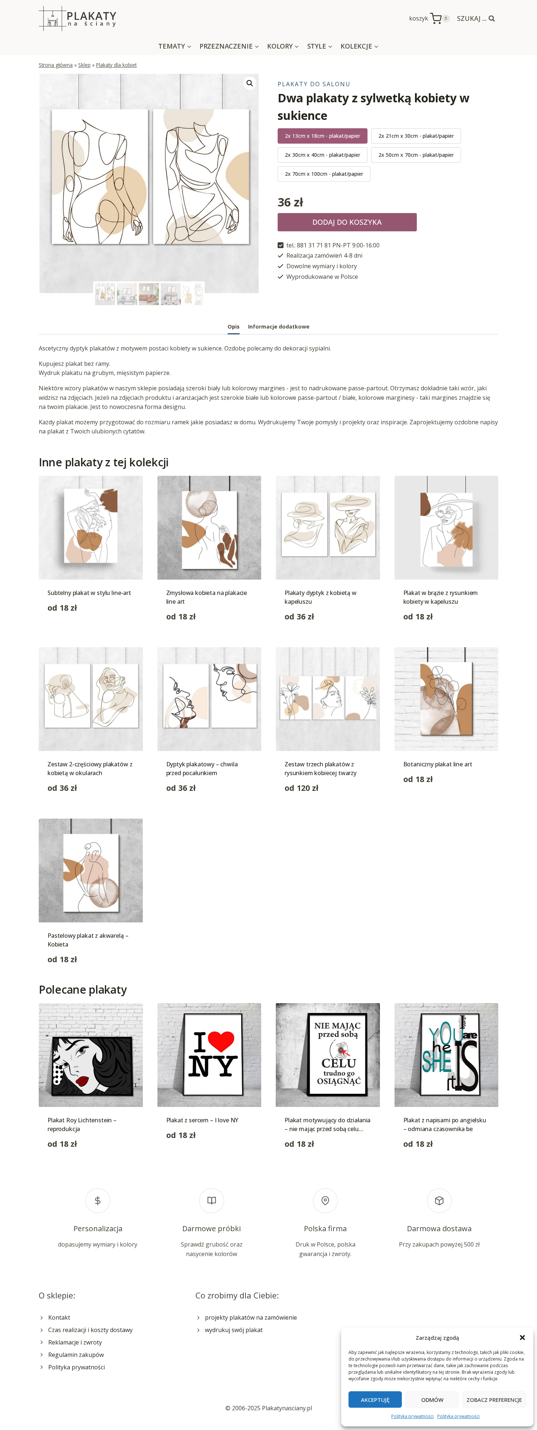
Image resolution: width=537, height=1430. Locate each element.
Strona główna (56, 64)
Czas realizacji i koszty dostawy (90, 1330)
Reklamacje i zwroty (75, 1342)
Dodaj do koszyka (347, 222)
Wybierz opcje (66, 630)
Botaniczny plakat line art (437, 764)
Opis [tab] (234, 326)
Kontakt (59, 1317)
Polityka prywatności (412, 1416)
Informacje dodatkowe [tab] (278, 326)
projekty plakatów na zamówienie (251, 1317)
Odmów (432, 1399)
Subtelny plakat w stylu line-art (89, 593)
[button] (522, 1337)
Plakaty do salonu (314, 84)
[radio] (322, 136)
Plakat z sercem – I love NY (202, 1120)
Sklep (84, 64)
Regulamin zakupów (76, 1355)
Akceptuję (375, 1399)
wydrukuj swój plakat (234, 1330)
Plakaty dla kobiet (116, 64)
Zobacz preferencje (494, 1399)
